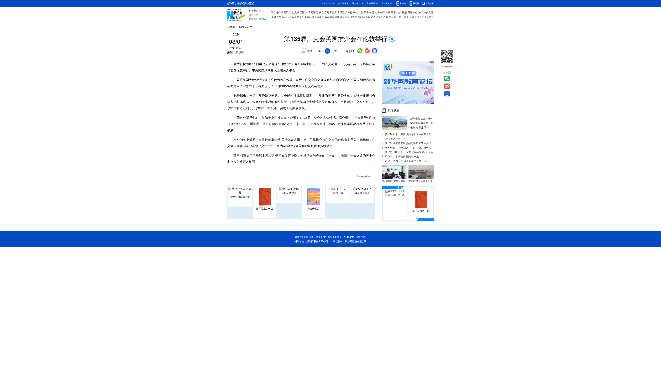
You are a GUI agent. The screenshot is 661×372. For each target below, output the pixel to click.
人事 (296, 12)
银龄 (337, 17)
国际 (302, 12)
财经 (307, 12)
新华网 (231, 27)
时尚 (383, 17)
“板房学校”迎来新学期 (394, 181)
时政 (291, 12)
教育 (350, 12)
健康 (388, 12)
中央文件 (428, 12)
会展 (367, 17)
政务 (415, 12)
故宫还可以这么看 (240, 197)
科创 (360, 12)
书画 (382, 12)
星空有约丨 (391, 156)
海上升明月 (313, 208)
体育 (371, 12)
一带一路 (401, 17)
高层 (286, 12)
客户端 (403, 3)
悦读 (388, 17)
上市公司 (419, 17)
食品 (284, 17)
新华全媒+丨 (392, 147)
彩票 (373, 17)
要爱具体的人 (362, 193)
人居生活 (292, 17)
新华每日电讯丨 (394, 152)
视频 (404, 12)
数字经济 (309, 17)
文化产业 (429, 17)
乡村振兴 (329, 17)
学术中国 (319, 17)
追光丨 (389, 161)
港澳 (318, 12)
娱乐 (378, 17)
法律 (420, 12)
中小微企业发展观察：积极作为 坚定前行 (421, 123)
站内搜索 (430, 3)
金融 (273, 17)
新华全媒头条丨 (419, 118)
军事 (393, 12)
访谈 (398, 12)
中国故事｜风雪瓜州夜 (420, 181)
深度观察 (393, 110)
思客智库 (332, 12)
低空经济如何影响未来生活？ (414, 143)
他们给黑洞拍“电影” (409, 156)
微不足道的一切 (264, 208)
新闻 (241, 27)
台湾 (324, 12)
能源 (362, 17)
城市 (352, 17)
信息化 (300, 17)
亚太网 (410, 17)
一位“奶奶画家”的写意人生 (418, 152)
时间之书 (338, 193)
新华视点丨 (391, 143)
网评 (313, 12)
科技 (355, 12)
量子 (366, 12)
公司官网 (253, 15)
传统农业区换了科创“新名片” (415, 147)
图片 (409, 12)
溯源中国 (344, 17)
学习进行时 (277, 12)
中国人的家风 (289, 193)
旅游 (357, 17)
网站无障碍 (386, 3)
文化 (377, 12)
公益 (393, 17)
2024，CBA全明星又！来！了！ (411, 161)
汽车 (278, 17)
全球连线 (342, 12)
